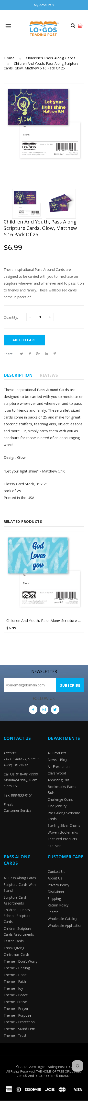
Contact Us (56, 871)
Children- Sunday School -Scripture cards (17, 915)
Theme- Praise (15, 1001)
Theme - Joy (13, 988)
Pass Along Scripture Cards (64, 816)
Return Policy (58, 905)
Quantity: (11, 317)
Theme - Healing (17, 968)
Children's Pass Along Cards (51, 57)
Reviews (49, 375)
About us (55, 878)
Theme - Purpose (17, 1015)
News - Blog (57, 759)
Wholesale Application (65, 925)
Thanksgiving (14, 947)
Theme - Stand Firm (19, 1028)
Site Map (55, 845)
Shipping (54, 898)
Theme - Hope (15, 974)
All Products (57, 753)
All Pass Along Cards (20, 878)
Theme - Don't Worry (20, 961)
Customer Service (18, 810)
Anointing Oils (58, 780)
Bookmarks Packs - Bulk (63, 789)
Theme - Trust (15, 1035)
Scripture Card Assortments (15, 900)
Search (53, 912)
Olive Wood (57, 773)
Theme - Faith (15, 981)
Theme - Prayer (16, 1008)
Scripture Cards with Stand (20, 887)
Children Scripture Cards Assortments (19, 931)
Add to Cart (24, 340)
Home (9, 57)
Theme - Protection (19, 1022)
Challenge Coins (60, 799)
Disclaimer (56, 891)
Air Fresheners (59, 766)
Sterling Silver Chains (64, 825)
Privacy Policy (58, 885)
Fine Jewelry (57, 806)
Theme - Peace (16, 995)
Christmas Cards (17, 954)
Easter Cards (14, 941)
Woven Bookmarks (63, 832)
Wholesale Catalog (62, 918)
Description (18, 375)
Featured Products (62, 839)
